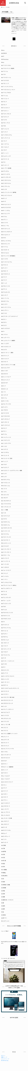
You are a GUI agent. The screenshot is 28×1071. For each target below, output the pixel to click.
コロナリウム (6, 301)
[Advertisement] (14, 1034)
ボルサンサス (6, 670)
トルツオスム (6, 452)
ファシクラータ (6, 561)
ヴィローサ (5, 842)
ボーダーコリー (6, 682)
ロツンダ (5, 827)
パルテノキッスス (7, 537)
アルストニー (6, 110)
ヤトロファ (5, 773)
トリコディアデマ (7, 443)
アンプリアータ (6, 138)
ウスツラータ (6, 159)
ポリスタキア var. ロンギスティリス (11, 688)
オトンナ (5, 198)
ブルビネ (5, 594)
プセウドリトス (6, 615)
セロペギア (5, 383)
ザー (4, 331)
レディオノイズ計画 (7, 818)
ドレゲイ (5, 473)
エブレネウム (6, 171)
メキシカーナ (6, 742)
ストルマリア (6, 358)
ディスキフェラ (6, 425)
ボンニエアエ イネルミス (8, 676)
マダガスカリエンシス (8, 703)
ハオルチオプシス (7, 500)
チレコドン (5, 407)
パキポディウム (6, 522)
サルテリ (5, 325)
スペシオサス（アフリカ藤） (9, 364)
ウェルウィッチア (7, 156)
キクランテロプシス (7, 231)
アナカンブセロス (7, 92)
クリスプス (5, 259)
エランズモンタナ (7, 177)
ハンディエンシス (7, 506)
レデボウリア (6, 821)
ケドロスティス (6, 274)
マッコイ (5, 706)
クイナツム (5, 246)
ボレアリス (5, 673)
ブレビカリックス (7, 603)
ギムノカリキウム (7, 240)
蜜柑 (4, 906)
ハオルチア (5, 497)
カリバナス (5, 222)
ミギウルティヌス (7, 718)
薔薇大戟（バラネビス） (8, 900)
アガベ (4, 74)
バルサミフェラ (6, 516)
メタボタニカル (14, 3)
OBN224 (5, 53)
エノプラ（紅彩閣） (7, 168)
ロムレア (5, 833)
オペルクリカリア (7, 204)
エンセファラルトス (7, 195)
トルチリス (5, 449)
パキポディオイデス (7, 528)
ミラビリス (5, 727)
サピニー (5, 319)
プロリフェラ (6, 640)
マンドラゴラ (6, 715)
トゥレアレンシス (7, 437)
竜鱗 (4, 897)
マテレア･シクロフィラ (8, 709)
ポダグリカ (5, 685)
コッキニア (5, 295)
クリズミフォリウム (7, 262)
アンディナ (5, 132)
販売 (4, 909)
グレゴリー (5, 268)
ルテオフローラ (6, 806)
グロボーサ (5, 271)
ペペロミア (5, 652)
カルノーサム (6, 225)
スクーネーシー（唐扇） (8, 352)
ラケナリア (5, 791)
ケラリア (5, 277)
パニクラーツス (6, 531)
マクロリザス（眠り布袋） (9, 697)
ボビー (4, 667)
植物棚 (4, 887)
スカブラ (5, 349)
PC (3, 56)
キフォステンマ (6, 234)
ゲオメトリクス (6, 286)
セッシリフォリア (7, 377)
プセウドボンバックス (8, 612)
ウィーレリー (6, 153)
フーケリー (5, 579)
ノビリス (5, 488)
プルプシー (5, 633)
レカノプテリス (6, 812)
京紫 (4, 854)
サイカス (5, 313)
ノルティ (5, 491)
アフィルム (5, 95)
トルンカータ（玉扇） (8, 458)
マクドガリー (6, 694)
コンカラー (5, 304)
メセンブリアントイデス (8, 748)
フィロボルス (6, 567)
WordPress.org (4, 1060)
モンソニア (5, 770)
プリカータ (5, 630)
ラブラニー (5, 800)
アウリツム (5, 71)
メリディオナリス (7, 754)
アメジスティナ (6, 107)
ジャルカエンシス (7, 346)
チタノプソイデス (7, 404)
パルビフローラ (6, 540)
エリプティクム (6, 186)
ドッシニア (5, 461)
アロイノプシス (6, 123)
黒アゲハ (5, 918)
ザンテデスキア (6, 328)
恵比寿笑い (5, 875)
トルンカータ (6, 455)
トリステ (5, 446)
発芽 (4, 893)
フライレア (5, 573)
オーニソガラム (6, 210)
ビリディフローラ (7, 549)
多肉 (4, 866)
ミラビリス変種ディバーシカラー (10, 733)
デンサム (5, 434)
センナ (4, 386)
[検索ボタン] (25, 3)
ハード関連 (5, 510)
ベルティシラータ (7, 649)
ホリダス (5, 664)
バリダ (4, 513)
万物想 (4, 845)
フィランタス (6, 564)
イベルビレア (6, 147)
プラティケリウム (7, 627)
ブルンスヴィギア (7, 597)
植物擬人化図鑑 (6, 884)
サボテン (5, 322)
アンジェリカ (6, 129)
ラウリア (5, 788)
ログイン (3, 1055)
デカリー (5, 431)
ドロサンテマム (6, 479)
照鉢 (4, 890)
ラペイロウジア (6, 803)
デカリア (5, 428)
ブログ (4, 606)
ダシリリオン (6, 401)
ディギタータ (6, 422)
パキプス (5, 519)
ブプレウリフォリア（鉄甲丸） (10, 585)
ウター (4, 162)
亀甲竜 (4, 851)
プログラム (5, 637)
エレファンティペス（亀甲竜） (10, 192)
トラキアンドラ (6, 440)
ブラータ (5, 591)
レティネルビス (6, 815)
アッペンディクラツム (8, 86)
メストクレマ (6, 745)
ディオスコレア (6, 419)
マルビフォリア (6, 712)
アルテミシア (6, 116)
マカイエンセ (6, 691)
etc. (4, 50)
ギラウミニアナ (6, 243)
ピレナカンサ (6, 558)
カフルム (5, 216)
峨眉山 (4, 872)
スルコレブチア (6, 367)
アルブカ (5, 119)
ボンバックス (6, 679)
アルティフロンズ (7, 113)
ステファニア (6, 355)
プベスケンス (6, 624)
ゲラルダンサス (6, 292)
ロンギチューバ (6, 836)
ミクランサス (6, 721)
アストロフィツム (7, 77)
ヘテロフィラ (6, 643)
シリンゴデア (6, 343)
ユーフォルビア (6, 776)
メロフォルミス (6, 757)
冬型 (4, 857)
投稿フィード (4, 1057)
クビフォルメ (6, 253)
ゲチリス (5, 289)
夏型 (4, 863)
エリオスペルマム (7, 180)
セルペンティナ (6, 380)
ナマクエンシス (6, 482)
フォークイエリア (7, 570)
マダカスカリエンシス (8, 700)
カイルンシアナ (6, 213)
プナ (4, 621)
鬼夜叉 (4, 915)
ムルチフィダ (6, 739)
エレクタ (5, 189)
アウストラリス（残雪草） (9, 68)
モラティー (5, 764)
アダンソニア (6, 83)
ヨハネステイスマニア (8, 782)
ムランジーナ (6, 736)
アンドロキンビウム (7, 135)
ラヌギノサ (5, 797)
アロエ (4, 126)
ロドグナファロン (7, 830)
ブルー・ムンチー (7, 600)
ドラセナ (5, 464)
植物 (4, 881)
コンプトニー (6, 310)
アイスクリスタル (7, 65)
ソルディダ (5, 395)
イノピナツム (6, 144)
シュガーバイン (6, 337)
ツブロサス (5, 410)
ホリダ (4, 658)
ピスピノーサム (6, 555)
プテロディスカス (7, 618)
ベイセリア (5, 646)
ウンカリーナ (6, 165)
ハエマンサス (6, 494)
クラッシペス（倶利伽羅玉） (9, 256)
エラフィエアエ (6, 174)
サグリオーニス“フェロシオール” (10, 316)
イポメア (5, 150)
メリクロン (5, 751)
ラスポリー (5, 794)
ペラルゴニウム (6, 655)
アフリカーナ (6, 98)
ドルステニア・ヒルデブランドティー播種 (12, 470)
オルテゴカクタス (7, 207)
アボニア (5, 101)
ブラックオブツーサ (7, 588)
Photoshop (5, 59)
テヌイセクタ (6, 413)
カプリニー (5, 219)
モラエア (5, 760)
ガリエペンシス (6, 228)
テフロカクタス (6, 416)
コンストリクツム (7, 307)
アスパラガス (6, 80)
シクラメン (5, 334)
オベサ (4, 201)
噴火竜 (4, 860)
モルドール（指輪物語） (8, 767)
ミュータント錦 (6, 724)
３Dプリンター (6, 921)
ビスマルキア (6, 546)
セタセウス (5, 373)
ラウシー (5, 785)
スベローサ (5, 361)
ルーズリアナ (6, 809)
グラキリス (5, 265)
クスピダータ (6, 250)
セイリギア (5, 370)
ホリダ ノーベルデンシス (8, 661)
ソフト (4, 392)
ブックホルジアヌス (7, 582)
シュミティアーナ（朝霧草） (9, 340)
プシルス (5, 609)
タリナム (5, 398)
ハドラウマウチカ (7, 503)
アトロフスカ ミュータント (9, 89)
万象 (4, 848)
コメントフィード (5, 1059)
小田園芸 (5, 869)
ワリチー (5, 839)
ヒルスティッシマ (7, 543)
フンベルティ (6, 576)
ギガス (4, 237)
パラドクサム (6, 534)
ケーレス (5, 283)
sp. (3, 62)
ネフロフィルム (6, 485)
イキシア (5, 141)
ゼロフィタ (5, 389)
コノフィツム (6, 298)
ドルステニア (6, 467)
